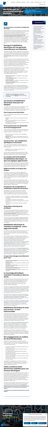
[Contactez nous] (2, 425)
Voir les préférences (42, 423)
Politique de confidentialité (38, 425)
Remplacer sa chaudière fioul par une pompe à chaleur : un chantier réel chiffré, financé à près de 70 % (39, 42)
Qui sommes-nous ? (38, 2)
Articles (28, 2)
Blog (30, 10)
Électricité (13, 2)
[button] (1, 6)
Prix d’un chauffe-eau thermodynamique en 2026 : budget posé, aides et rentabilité (39, 47)
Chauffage (18, 2)
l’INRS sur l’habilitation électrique (21, 217)
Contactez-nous (42, 4)
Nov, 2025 (5, 24)
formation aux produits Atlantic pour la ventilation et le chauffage (16, 296)
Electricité (34, 10)
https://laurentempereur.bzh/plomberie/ (10, 417)
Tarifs (44, 2)
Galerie (32, 2)
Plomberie (23, 2)
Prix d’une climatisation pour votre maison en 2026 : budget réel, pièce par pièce (39, 27)
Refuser (34, 423)
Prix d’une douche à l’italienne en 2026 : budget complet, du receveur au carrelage (38, 37)
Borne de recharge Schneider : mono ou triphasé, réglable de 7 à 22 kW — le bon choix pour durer (39, 32)
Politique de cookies (31, 425)
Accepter (27, 423)
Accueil (27, 10)
